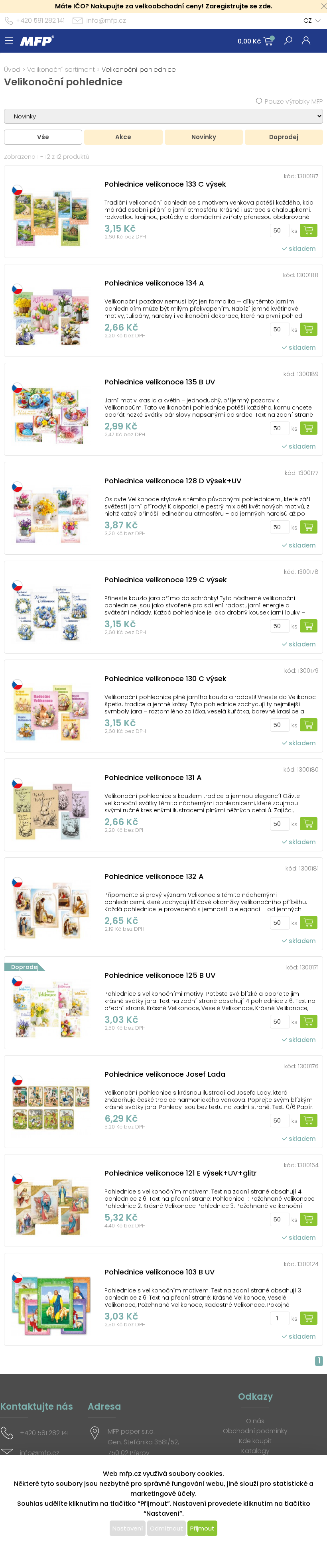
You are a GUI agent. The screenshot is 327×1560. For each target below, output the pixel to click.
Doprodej (283, 137)
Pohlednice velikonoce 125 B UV (159, 975)
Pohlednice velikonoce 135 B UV (159, 382)
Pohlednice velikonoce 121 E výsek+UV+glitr (180, 1173)
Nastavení (127, 1528)
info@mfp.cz (106, 20)
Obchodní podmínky (255, 1431)
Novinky (203, 137)
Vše (43, 137)
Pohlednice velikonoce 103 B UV (159, 1272)
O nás (255, 1421)
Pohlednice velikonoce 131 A (153, 777)
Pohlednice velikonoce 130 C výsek (165, 678)
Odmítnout (166, 1528)
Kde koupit (255, 1441)
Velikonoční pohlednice (139, 69)
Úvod (12, 69)
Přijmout (202, 1528)
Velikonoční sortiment (61, 69)
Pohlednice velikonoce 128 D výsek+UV (172, 481)
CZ (307, 20)
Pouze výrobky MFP (294, 101)
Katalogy (255, 1451)
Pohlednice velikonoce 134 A (154, 283)
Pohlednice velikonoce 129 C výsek (165, 580)
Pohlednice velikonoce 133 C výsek (165, 184)
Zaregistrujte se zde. (238, 6)
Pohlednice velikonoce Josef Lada (164, 1074)
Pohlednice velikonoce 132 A (154, 876)
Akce (123, 137)
